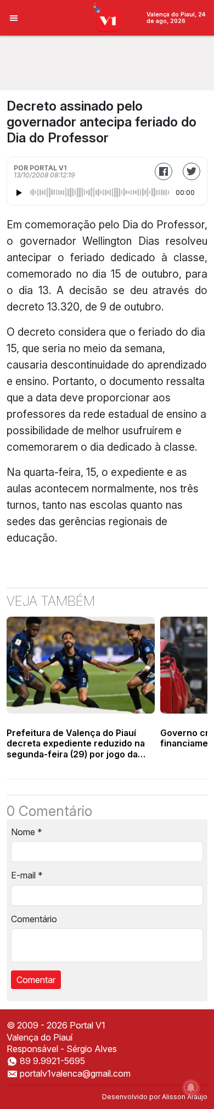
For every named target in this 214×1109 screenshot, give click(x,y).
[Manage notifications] (191, 1087)
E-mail (27, 875)
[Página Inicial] (107, 17)
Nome (26, 832)
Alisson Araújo (184, 1097)
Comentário (34, 919)
